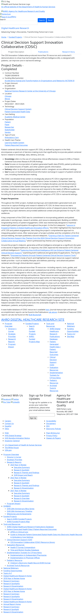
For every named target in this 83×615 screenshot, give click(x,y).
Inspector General (12, 441)
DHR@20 (7, 506)
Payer (7, 124)
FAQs (7, 428)
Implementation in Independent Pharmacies (28, 555)
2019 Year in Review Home (14, 591)
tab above (53, 312)
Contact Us (9, 423)
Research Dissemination (24, 488)
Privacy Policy (51, 435)
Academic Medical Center (15, 117)
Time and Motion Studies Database (24, 550)
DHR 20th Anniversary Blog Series (20, 509)
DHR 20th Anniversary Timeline (19, 511)
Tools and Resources (11, 524)
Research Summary (11, 581)
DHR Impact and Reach (23, 475)
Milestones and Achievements (19, 514)
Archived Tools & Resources (54, 388)
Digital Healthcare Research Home (17, 576)
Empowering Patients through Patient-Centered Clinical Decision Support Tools (43, 255)
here (47, 309)
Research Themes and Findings (26, 472)
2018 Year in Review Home (14, 578)
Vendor (8, 132)
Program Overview (11, 454)
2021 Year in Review (18, 490)
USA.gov (8, 450)
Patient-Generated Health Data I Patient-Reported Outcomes (32, 529)
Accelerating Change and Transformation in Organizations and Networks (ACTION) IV (39, 80)
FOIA (7, 433)
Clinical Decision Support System (18, 109)
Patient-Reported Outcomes (16, 145)
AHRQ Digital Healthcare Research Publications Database (55, 334)
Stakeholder (10, 130)
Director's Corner (14, 457)
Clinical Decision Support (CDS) (19, 540)
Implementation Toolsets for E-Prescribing (56, 375)
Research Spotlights (11, 583)
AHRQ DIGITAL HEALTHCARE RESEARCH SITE (32, 319)
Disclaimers (51, 423)
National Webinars (11, 568)
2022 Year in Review (18, 478)
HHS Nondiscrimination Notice (17, 438)
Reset (50, 20)
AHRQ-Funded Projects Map (34, 339)
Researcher (9, 127)
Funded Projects (15, 37)
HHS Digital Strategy (13, 435)
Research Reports (14, 462)
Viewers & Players (53, 438)
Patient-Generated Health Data (17, 111)
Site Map (70, 336)
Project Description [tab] (16, 52)
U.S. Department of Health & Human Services (23, 445)
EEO (48, 426)
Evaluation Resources (15, 545)
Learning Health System (14, 142)
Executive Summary (22, 467)
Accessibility (51, 421)
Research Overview (22, 498)
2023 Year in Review (18, 465)
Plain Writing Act (53, 433)
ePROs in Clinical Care (19, 532)
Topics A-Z (71, 334)
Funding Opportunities (12, 570)
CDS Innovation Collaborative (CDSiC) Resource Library (32, 542)
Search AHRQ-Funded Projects (19, 519)
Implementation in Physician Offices (25, 558)
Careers (8, 421)
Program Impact (13, 503)
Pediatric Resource (14, 560)
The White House (12, 447)
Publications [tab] (43, 52)
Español (8, 426)
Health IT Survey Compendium (22, 547)
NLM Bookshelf (35, 315)
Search (3, 19)
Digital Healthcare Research (15, 28)
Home (3, 37)
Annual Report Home (12, 604)
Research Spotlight (21, 470)
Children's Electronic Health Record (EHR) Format (30, 563)
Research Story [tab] (68, 52)
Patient (8, 122)
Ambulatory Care (12, 137)
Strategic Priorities (14, 459)
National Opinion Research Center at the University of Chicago (30, 91)
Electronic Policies (53, 428)
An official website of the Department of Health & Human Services (28, 7)
